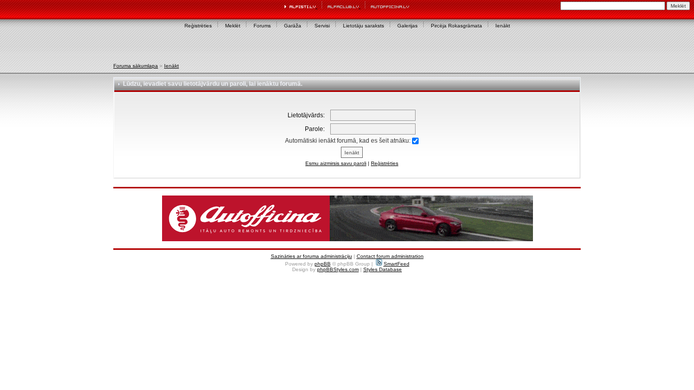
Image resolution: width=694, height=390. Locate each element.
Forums (262, 25)
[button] (347, 218)
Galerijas (407, 25)
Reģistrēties (198, 25)
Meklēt (232, 25)
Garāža (292, 25)
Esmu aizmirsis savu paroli (335, 163)
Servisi (322, 25)
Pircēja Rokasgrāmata (456, 25)
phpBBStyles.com (338, 269)
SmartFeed (396, 264)
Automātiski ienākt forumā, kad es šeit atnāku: (348, 140)
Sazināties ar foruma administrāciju (311, 256)
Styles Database (382, 269)
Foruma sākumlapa (135, 66)
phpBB (322, 264)
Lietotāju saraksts (363, 25)
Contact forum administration (390, 256)
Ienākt (502, 25)
